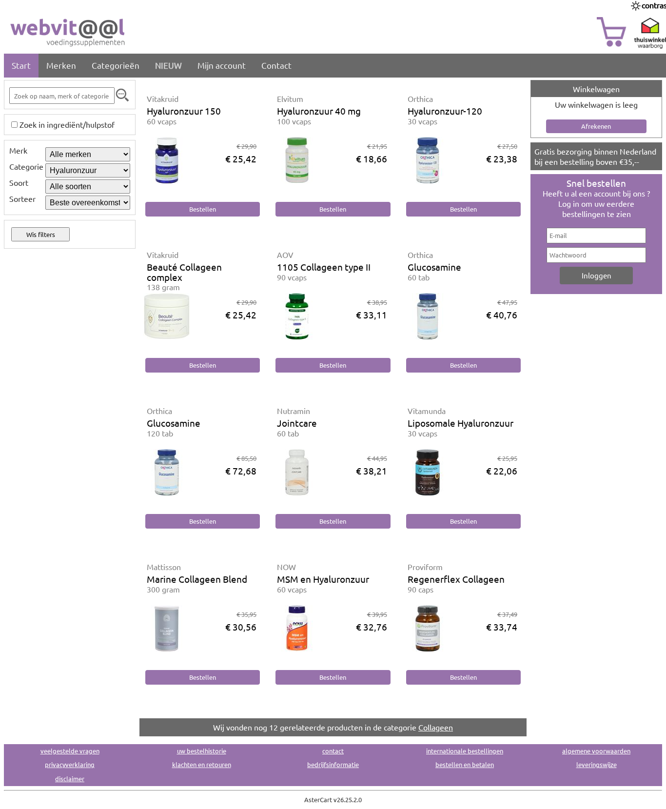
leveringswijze (596, 764)
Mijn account (221, 65)
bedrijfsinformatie (333, 764)
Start (21, 65)
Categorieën (115, 65)
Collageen (435, 727)
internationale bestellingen (464, 751)
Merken (61, 65)
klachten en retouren (201, 764)
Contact (276, 65)
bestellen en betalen (464, 764)
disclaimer (69, 778)
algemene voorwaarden (596, 751)
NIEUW (168, 65)
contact (333, 751)
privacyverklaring (70, 764)
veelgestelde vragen (69, 751)
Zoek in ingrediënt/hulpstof (67, 124)
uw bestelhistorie (201, 751)
